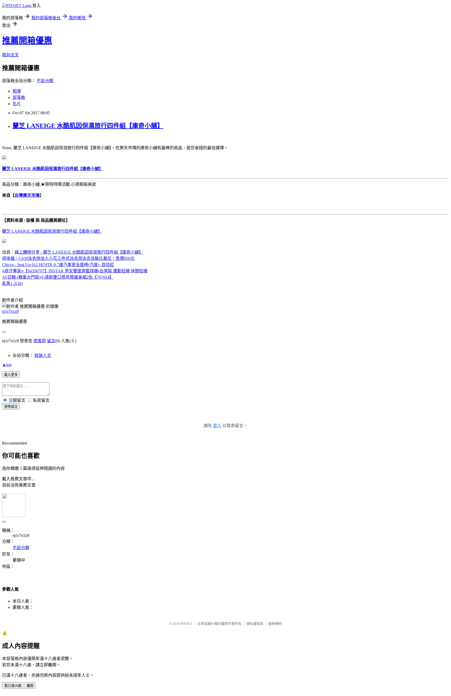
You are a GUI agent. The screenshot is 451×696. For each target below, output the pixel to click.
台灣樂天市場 (27, 195)
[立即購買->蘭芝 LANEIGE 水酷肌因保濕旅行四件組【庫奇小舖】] (4, 158)
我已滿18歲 (12, 686)
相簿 (17, 91)
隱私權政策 (254, 624)
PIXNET (186, 624)
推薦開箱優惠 (27, 40)
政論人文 (42, 355)
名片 (17, 103)
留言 (51, 341)
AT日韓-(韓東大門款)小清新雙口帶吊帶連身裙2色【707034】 (58, 277)
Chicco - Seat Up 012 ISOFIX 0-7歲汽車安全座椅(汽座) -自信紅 (58, 264)
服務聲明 (275, 624)
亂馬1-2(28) (12, 283)
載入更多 (11, 375)
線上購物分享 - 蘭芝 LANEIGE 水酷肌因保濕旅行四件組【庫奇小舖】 (79, 252)
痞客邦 (39, 341)
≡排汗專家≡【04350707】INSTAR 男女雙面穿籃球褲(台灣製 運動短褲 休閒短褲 (74, 271)
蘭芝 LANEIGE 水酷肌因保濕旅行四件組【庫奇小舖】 (88, 125)
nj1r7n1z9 (10, 311)
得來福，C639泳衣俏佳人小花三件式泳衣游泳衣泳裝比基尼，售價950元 (68, 258)
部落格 (19, 97)
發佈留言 (11, 407)
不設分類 (45, 81)
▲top (6, 364)
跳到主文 (10, 55)
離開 (30, 686)
